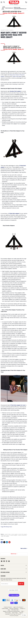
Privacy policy (8, 612)
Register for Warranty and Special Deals (11, 611)
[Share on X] (4, 542)
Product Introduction (22, 535)
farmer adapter (14, 534)
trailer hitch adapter (5, 536)
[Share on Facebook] (2, 542)
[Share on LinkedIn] (7, 542)
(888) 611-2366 (17, 7)
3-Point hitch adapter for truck (17, 405)
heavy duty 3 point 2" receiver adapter (9, 535)
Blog (9, 609)
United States (13, 590)
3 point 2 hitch (8, 534)
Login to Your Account (18, 607)
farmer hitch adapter (22, 534)
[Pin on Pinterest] (9, 542)
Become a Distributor (14, 608)
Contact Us (22, 608)
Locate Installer (5, 608)
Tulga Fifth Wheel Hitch (6, 526)
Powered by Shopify (14, 615)
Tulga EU (21, 612)
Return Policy (15, 612)
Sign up (21, 583)
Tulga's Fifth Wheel (17, 76)
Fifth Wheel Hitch (15, 609)
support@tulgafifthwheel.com (20, 8)
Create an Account (8, 607)
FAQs (22, 611)
